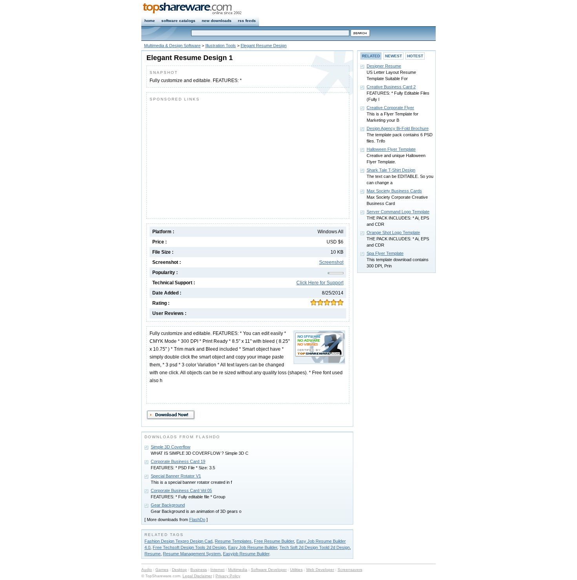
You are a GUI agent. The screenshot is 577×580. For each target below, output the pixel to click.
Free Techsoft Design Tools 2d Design (189, 547)
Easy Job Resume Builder (252, 547)
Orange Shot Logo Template (393, 232)
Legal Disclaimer (197, 576)
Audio (146, 569)
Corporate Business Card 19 (178, 461)
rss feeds (247, 20)
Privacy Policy (227, 576)
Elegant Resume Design (264, 45)
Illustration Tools (220, 45)
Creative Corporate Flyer (390, 107)
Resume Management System (192, 553)
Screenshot (331, 262)
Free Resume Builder (274, 541)
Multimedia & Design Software (172, 45)
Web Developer (320, 569)
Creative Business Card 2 (391, 86)
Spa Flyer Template (385, 253)
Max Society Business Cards (394, 190)
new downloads (217, 20)
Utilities (296, 569)
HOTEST (415, 56)
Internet (217, 569)
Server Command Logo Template (398, 211)
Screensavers (350, 569)
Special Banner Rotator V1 (176, 476)
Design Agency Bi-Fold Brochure (398, 128)
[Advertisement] (215, 158)
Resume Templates (233, 541)
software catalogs (178, 20)
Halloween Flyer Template (391, 149)
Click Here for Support (319, 282)
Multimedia (237, 569)
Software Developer (269, 569)
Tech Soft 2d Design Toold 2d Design (314, 547)
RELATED (371, 56)
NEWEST (393, 56)
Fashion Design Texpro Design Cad (178, 541)
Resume (152, 553)
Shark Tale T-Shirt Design (391, 170)
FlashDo (197, 519)
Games (161, 569)
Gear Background (168, 505)
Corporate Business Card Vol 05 (181, 490)
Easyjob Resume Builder (246, 553)
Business (198, 569)
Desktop (179, 569)
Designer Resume (384, 66)
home (149, 20)
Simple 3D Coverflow (170, 447)
